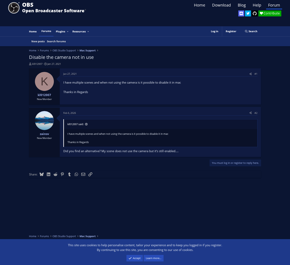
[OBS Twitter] (248, 13)
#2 (255, 113)
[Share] (250, 73)
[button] (67, 31)
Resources (79, 31)
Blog (242, 5)
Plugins (60, 31)
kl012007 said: (75, 124)
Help (257, 5)
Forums (46, 31)
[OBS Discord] (241, 13)
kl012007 (37, 64)
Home (199, 5)
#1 (255, 73)
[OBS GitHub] (255, 13)
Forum (274, 5)
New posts (38, 41)
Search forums (56, 41)
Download (221, 5)
